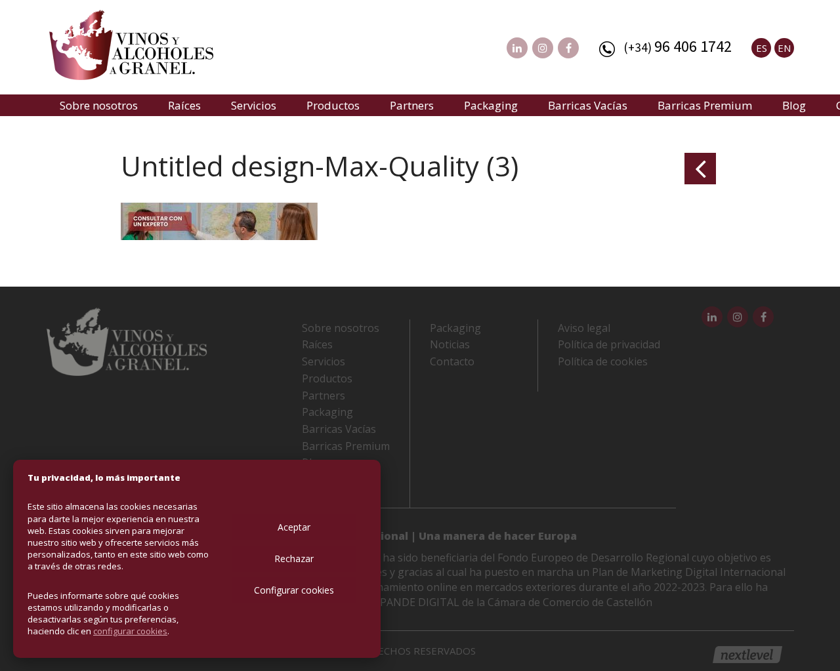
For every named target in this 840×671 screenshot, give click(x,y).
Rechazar (294, 558)
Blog (794, 105)
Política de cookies (603, 361)
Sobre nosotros (99, 105)
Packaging (491, 105)
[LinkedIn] (517, 47)
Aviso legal (584, 328)
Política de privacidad (609, 344)
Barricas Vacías (587, 105)
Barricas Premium (705, 105)
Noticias (450, 344)
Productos (333, 105)
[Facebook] (568, 47)
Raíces (184, 105)
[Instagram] (542, 47)
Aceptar (294, 527)
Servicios (253, 105)
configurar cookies (130, 631)
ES (761, 47)
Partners (412, 105)
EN (784, 47)
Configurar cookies (294, 590)
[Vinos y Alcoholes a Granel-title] (131, 43)
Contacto (452, 361)
